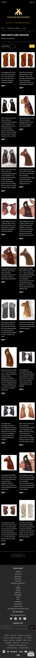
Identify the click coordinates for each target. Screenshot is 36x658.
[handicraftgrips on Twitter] (11, 619)
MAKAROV (18, 601)
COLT (18, 599)
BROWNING (18, 595)
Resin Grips (18, 578)
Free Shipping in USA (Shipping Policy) (18, 608)
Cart (33, 2)
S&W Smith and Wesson (14, 28)
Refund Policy (18, 604)
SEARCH (18, 571)
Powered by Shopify (24, 648)
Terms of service (18, 606)
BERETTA (18, 592)
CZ (18, 585)
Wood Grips (18, 576)
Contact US (18, 574)
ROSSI (18, 597)
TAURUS (18, 588)
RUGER (18, 590)
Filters (32, 46)
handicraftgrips (13, 648)
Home (2, 28)
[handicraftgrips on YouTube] (24, 619)
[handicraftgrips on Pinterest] (20, 619)
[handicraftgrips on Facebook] (15, 619)
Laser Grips (18, 581)
